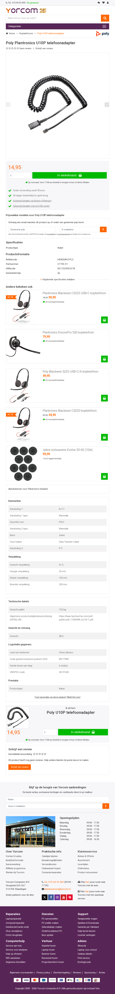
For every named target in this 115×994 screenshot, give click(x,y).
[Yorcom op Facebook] (51, 897)
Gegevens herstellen (15, 962)
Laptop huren (48, 950)
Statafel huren (49, 946)
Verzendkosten (49, 864)
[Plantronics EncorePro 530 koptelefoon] (104, 359)
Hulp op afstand (13, 954)
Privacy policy (43, 972)
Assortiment (84, 860)
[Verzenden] (105, 806)
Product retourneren (88, 872)
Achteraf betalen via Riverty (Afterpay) (32, 200)
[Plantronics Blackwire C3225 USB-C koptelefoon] (104, 319)
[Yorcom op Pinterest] (70, 897)
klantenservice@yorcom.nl (58, 889)
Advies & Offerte (86, 856)
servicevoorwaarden (64, 234)
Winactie (82, 946)
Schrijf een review (44, 48)
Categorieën (14, 26)
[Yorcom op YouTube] (63, 897)
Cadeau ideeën (85, 954)
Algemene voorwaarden (21, 972)
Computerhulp (15, 941)
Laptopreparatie (13, 919)
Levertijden (83, 864)
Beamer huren (49, 954)
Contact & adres (14, 856)
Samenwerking (13, 864)
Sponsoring (90, 972)
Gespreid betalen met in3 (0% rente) (31, 206)
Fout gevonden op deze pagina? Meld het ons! (57, 697)
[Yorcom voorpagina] (26, 10)
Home (12, 33)
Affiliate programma (15, 868)
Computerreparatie (15, 923)
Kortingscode (84, 962)
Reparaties (13, 914)
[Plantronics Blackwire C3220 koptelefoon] (104, 437)
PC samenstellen (50, 919)
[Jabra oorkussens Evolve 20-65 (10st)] (104, 476)
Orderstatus (83, 868)
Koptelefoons (26, 33)
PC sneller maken (50, 923)
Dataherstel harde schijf (17, 927)
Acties (102, 972)
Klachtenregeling (61, 972)
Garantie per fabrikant (88, 927)
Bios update (47, 935)
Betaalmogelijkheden (52, 860)
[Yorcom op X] (44, 897)
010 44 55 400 (17, 2)
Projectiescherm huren (53, 962)
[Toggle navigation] (104, 26)
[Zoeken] (105, 18)
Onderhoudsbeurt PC (52, 931)
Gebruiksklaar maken (52, 927)
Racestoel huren (50, 958)
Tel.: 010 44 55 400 (54, 882)
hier (87, 882)
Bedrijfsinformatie (14, 860)
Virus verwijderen (14, 931)
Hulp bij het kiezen (86, 931)
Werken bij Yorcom (15, 872)
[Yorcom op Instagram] (57, 897)
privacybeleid (51, 234)
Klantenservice (87, 851)
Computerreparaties (51, 872)
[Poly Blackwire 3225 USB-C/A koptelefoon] (104, 398)
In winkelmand (67, 175)
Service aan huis (14, 946)
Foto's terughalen (14, 935)
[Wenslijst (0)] (103, 2)
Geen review (25, 48)
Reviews (77, 972)
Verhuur (47, 941)
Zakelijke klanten (50, 856)
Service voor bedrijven (16, 950)
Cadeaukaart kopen (51, 868)
